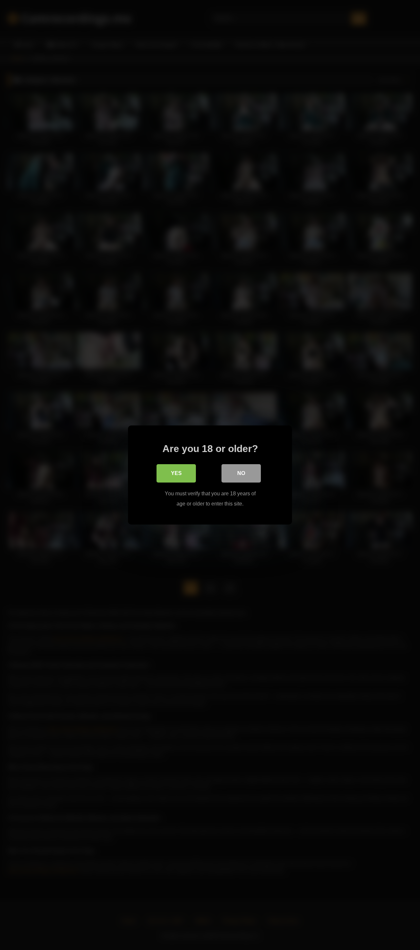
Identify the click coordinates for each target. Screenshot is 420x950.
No (241, 473)
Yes (176, 473)
